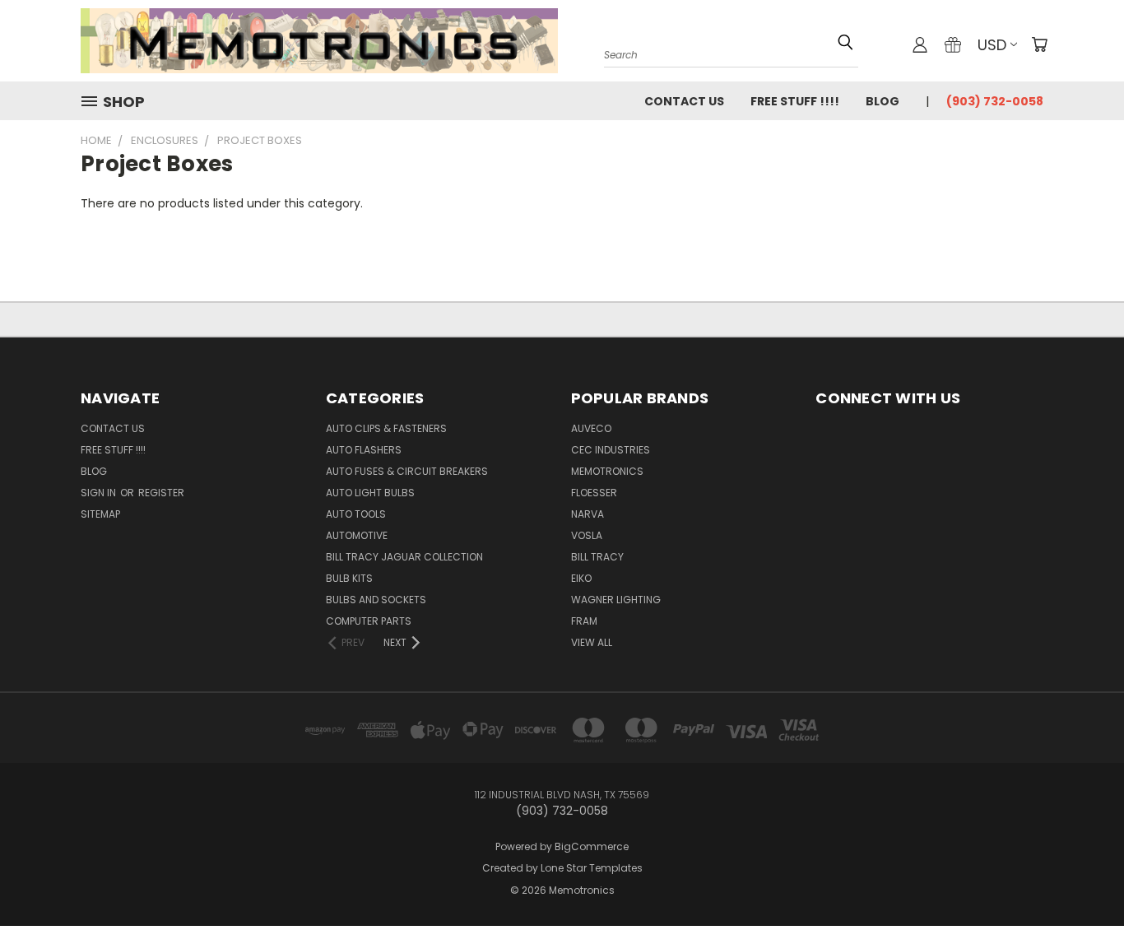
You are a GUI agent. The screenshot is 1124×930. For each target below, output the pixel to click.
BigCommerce (592, 846)
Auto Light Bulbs (370, 493)
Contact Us (684, 101)
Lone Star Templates (592, 868)
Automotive (357, 535)
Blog (882, 101)
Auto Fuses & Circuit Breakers (407, 471)
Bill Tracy (597, 557)
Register (161, 493)
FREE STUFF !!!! (794, 101)
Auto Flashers (364, 450)
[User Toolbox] (920, 44)
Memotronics (607, 471)
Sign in (99, 493)
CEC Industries (610, 450)
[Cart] (1039, 44)
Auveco (591, 428)
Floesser (594, 493)
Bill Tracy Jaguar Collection (404, 557)
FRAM (584, 621)
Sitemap (100, 514)
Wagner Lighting (616, 600)
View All (591, 642)
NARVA (587, 514)
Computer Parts (368, 621)
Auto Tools (356, 514)
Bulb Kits (349, 578)
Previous (1081, 866)
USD (992, 45)
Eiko (581, 578)
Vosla (586, 535)
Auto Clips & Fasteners (386, 428)
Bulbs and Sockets (376, 600)
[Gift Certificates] (953, 44)
